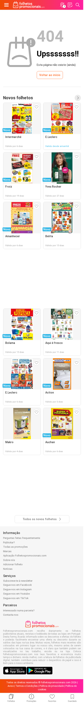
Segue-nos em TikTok (16, 598)
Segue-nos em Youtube (16, 593)
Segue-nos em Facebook (17, 584)
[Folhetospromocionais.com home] (29, 5)
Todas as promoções (15, 546)
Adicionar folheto (13, 564)
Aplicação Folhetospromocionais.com (24, 555)
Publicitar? (9, 542)
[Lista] (70, 5)
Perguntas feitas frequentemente (21, 538)
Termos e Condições (26, 686)
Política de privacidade (51, 686)
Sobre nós (9, 560)
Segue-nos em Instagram (17, 589)
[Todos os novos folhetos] (78, 98)
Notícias (8, 568)
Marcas (7, 551)
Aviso (11, 686)
